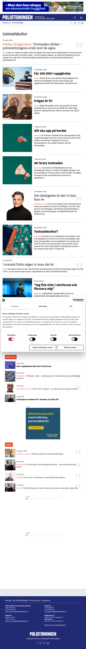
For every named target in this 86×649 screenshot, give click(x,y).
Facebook (79, 23)
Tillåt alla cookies (70, 347)
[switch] (32, 339)
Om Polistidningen (17, 23)
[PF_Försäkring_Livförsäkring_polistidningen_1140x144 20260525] (43, 7)
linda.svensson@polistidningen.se (16, 611)
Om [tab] (71, 306)
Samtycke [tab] (15, 306)
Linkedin (82, 23)
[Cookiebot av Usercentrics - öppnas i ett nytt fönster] (74, 300)
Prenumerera (34, 600)
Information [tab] (43, 306)
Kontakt (8, 600)
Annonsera (46, 600)
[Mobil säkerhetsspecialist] (43, 423)
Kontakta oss (6, 23)
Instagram (75, 23)
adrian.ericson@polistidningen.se (16, 621)
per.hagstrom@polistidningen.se (55, 611)
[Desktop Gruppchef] (43, 513)
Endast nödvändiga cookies (43, 347)
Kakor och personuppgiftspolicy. (55, 625)
